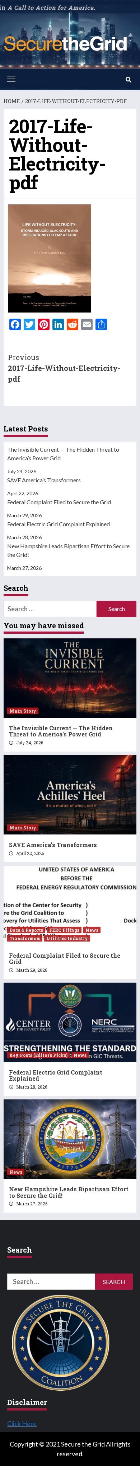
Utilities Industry (67, 938)
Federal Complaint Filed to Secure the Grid (59, 502)
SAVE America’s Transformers (44, 480)
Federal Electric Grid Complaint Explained (58, 524)
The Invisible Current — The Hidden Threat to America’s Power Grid (63, 453)
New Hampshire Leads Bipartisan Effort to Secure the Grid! (68, 550)
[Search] (128, 80)
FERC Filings (64, 930)
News (91, 930)
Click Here (22, 1423)
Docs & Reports (26, 930)
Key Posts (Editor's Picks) (38, 1055)
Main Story (22, 711)
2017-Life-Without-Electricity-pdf (64, 368)
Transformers (24, 938)
